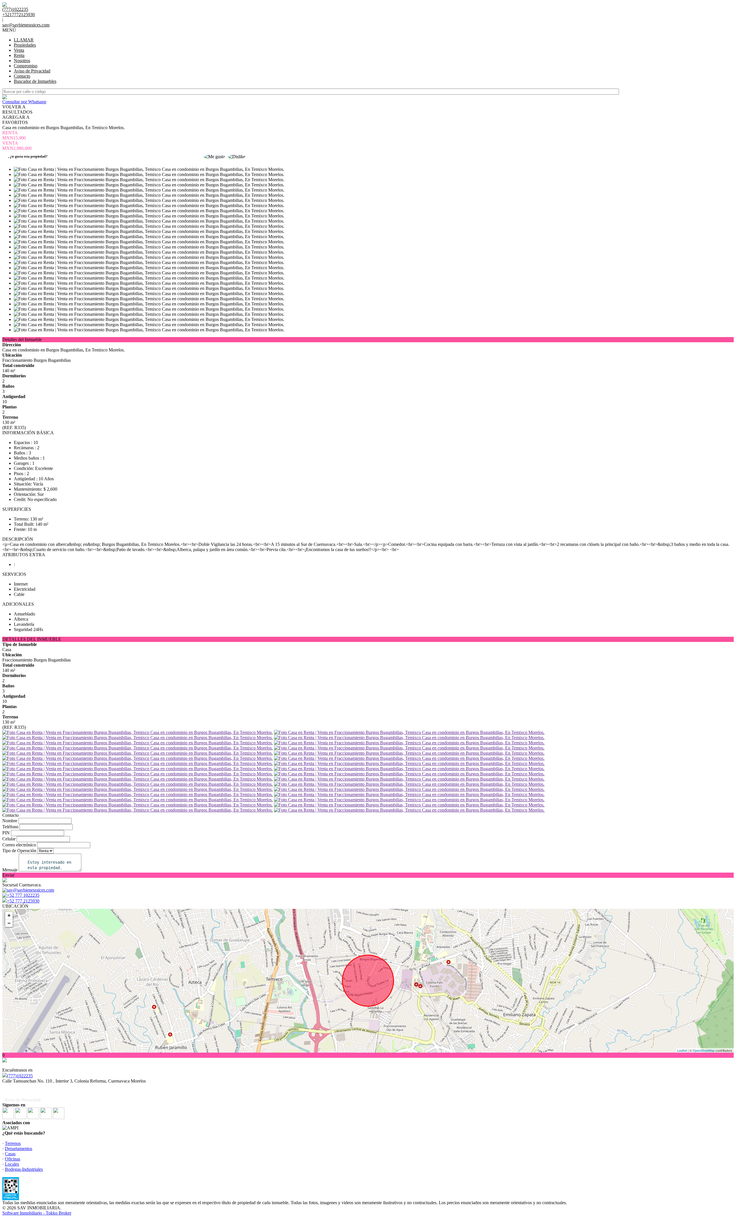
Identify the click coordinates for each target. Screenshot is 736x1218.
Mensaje (10, 869)
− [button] (9, 923)
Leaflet (682, 1050)
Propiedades (25, 45)
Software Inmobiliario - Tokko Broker (36, 1213)
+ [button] (9, 915)
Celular (9, 838)
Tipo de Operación (19, 850)
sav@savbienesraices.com (25, 24)
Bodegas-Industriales (24, 1169)
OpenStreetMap (704, 1050)
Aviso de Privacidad (32, 70)
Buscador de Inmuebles (35, 81)
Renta (19, 55)
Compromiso (25, 65)
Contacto (22, 76)
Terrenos (13, 1143)
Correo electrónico (19, 844)
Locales (12, 1164)
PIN (6, 832)
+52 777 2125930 (23, 900)
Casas (10, 1153)
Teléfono (10, 826)
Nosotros (22, 60)
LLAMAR (24, 39)
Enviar (8, 875)
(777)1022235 (20, 1075)
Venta (19, 50)
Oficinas (12, 1158)
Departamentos (18, 1148)
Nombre (9, 820)
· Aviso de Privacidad (21, 1099)
